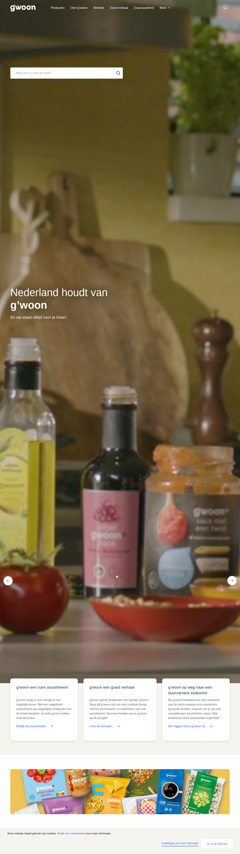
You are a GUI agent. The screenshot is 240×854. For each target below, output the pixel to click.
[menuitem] (58, 7)
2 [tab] (123, 577)
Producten (57, 7)
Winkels (98, 7)
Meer (163, 7)
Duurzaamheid (144, 7)
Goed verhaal (119, 7)
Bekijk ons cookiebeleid (71, 833)
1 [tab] (117, 577)
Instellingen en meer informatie (180, 843)
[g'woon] (29, 8)
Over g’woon (78, 7)
